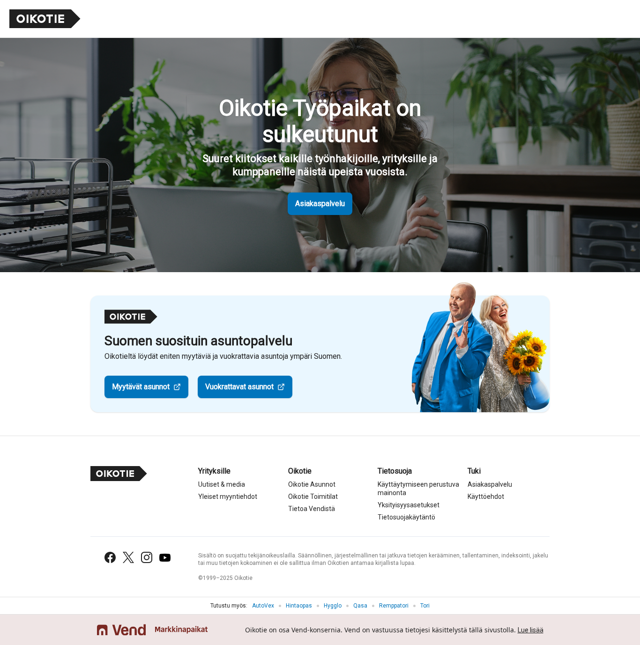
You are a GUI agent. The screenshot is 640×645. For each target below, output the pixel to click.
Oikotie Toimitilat (313, 496)
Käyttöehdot (486, 496)
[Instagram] (146, 557)
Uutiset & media (221, 484)
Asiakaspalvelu (320, 203)
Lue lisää (530, 630)
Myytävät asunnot (141, 386)
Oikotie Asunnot (311, 484)
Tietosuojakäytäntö (406, 517)
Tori (425, 605)
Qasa (360, 605)
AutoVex (263, 605)
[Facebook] (110, 557)
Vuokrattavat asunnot (239, 386)
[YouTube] (165, 558)
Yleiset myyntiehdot (227, 496)
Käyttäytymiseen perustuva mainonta (418, 489)
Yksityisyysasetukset (408, 505)
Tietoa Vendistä (311, 508)
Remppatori (394, 605)
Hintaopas (299, 605)
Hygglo (333, 605)
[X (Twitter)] (128, 557)
